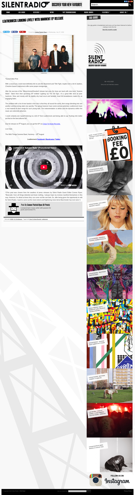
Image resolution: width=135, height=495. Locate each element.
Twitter (57, 139)
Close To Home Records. (51, 124)
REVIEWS (36, 12)
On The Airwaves (18, 219)
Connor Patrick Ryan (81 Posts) (38, 204)
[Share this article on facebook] (15, 32)
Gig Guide (22, 12)
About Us (123, 12)
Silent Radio (45, 4)
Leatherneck (45, 219)
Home (8, 12)
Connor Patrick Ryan (41, 32)
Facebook (41, 139)
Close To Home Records (35, 219)
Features (105, 12)
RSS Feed (22, 491)
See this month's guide (109, 29)
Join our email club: (62, 491)
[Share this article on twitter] (6, 32)
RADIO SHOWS (88, 12)
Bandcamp (50, 139)
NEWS (52, 12)
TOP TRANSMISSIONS (69, 12)
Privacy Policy (128, 491)
